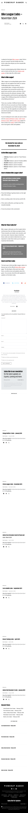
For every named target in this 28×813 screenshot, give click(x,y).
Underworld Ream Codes (11, 118)
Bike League (16, 59)
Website (2, 347)
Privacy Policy (23, 794)
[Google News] (16, 788)
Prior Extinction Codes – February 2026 (12, 710)
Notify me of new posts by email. (8, 360)
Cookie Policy (21, 796)
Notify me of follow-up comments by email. (10, 357)
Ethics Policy (14, 797)
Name (2, 335)
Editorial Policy (14, 796)
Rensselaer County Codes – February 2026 (13, 714)
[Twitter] (13, 788)
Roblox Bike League (20, 267)
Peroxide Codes (16, 120)
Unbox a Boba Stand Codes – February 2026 (13, 712)
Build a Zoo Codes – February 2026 (11, 716)
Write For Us (4, 794)
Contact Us (16, 794)
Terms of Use (6, 796)
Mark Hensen (6, 23)
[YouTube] (11, 788)
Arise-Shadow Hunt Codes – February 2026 (13, 708)
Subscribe (20, 379)
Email (2, 341)
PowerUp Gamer (14, 3)
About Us (10, 794)
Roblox (3, 9)
